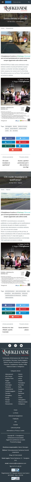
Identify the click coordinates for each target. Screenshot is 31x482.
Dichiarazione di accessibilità (15, 438)
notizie (20, 378)
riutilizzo (24, 295)
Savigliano (21, 389)
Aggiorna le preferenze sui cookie (15, 440)
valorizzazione (9, 297)
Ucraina (20, 398)
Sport (19, 395)
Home (2, 28)
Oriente (20, 381)
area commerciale (21, 291)
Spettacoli (21, 393)
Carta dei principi (15, 428)
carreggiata (8, 126)
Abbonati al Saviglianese (15, 416)
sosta (7, 131)
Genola (7, 398)
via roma (15, 131)
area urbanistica (16, 293)
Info (15, 422)
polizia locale (22, 128)
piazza (7, 128)
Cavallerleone (9, 389)
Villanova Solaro (22, 402)
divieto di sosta (22, 126)
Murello (20, 376)
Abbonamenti (9, 374)
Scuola (20, 391)
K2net (19, 442)
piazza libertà (14, 128)
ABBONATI (8, 2)
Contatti (15, 425)
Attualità (7, 383)
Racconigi (21, 385)
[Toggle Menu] (3, 2)
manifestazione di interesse (13, 295)
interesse (24, 293)
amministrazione (9, 291)
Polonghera (21, 383)
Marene (20, 183)
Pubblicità (15, 419)
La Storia (15, 413)
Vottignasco (21, 404)
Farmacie (7, 393)
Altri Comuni (8, 376)
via (10, 131)
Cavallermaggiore (10, 391)
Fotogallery (8, 395)
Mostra (20, 374)
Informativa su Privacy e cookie (15, 431)
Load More (15, 339)
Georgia (7, 400)
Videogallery (21, 400)
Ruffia (20, 387)
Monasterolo (20, 22)
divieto (15, 126)
